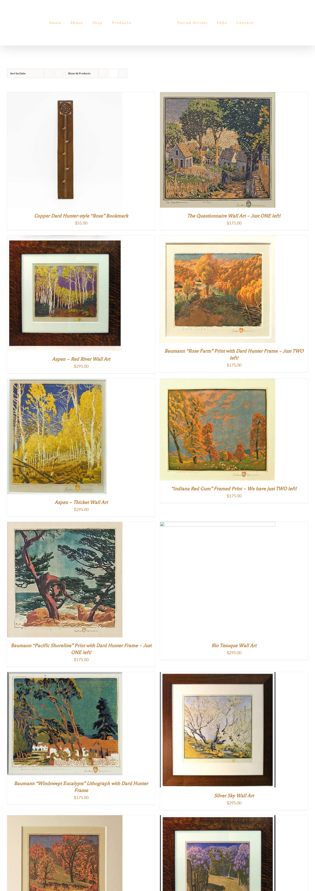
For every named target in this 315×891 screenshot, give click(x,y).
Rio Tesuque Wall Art (233, 645)
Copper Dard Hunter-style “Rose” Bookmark (81, 216)
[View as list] (122, 73)
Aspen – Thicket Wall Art (81, 502)
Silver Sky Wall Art (234, 795)
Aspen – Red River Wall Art (81, 359)
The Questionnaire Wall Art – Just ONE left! (234, 216)
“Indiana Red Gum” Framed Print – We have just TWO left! (234, 488)
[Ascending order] (58, 73)
